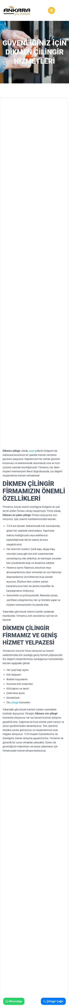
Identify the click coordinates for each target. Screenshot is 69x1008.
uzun (31, 450)
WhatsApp (15, 1001)
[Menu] (51, 10)
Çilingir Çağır (54, 1001)
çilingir (14, 702)
